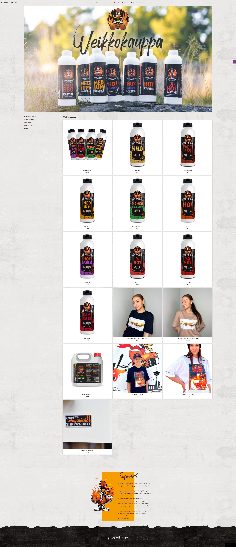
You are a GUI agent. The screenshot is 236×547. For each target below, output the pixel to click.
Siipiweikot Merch (28, 125)
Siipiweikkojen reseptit (138, 498)
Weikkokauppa (98, 3)
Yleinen (26, 128)
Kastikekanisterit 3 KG (30, 116)
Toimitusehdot (134, 3)
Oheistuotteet (125, 3)
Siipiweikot (126, 518)
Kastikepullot (117, 3)
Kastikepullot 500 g (29, 119)
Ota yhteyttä (230, 545)
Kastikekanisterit (108, 3)
